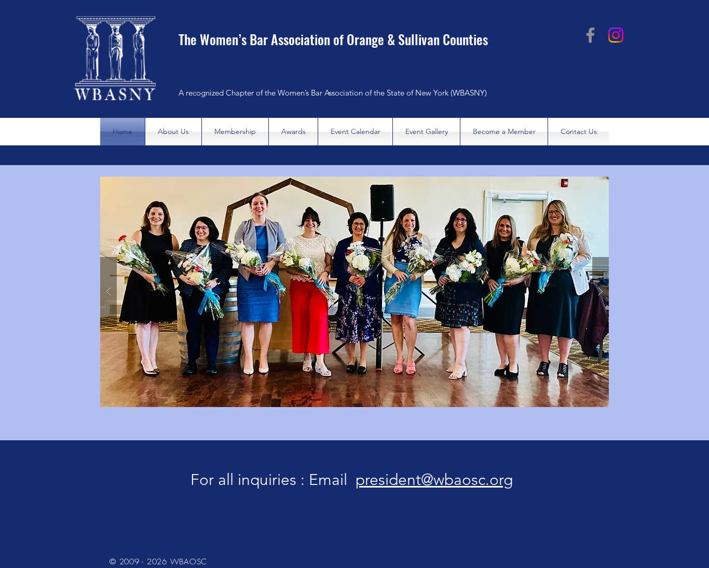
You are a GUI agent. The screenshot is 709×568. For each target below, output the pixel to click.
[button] (354, 291)
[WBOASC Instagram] (616, 35)
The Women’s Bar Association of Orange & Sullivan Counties (333, 39)
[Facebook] (590, 35)
